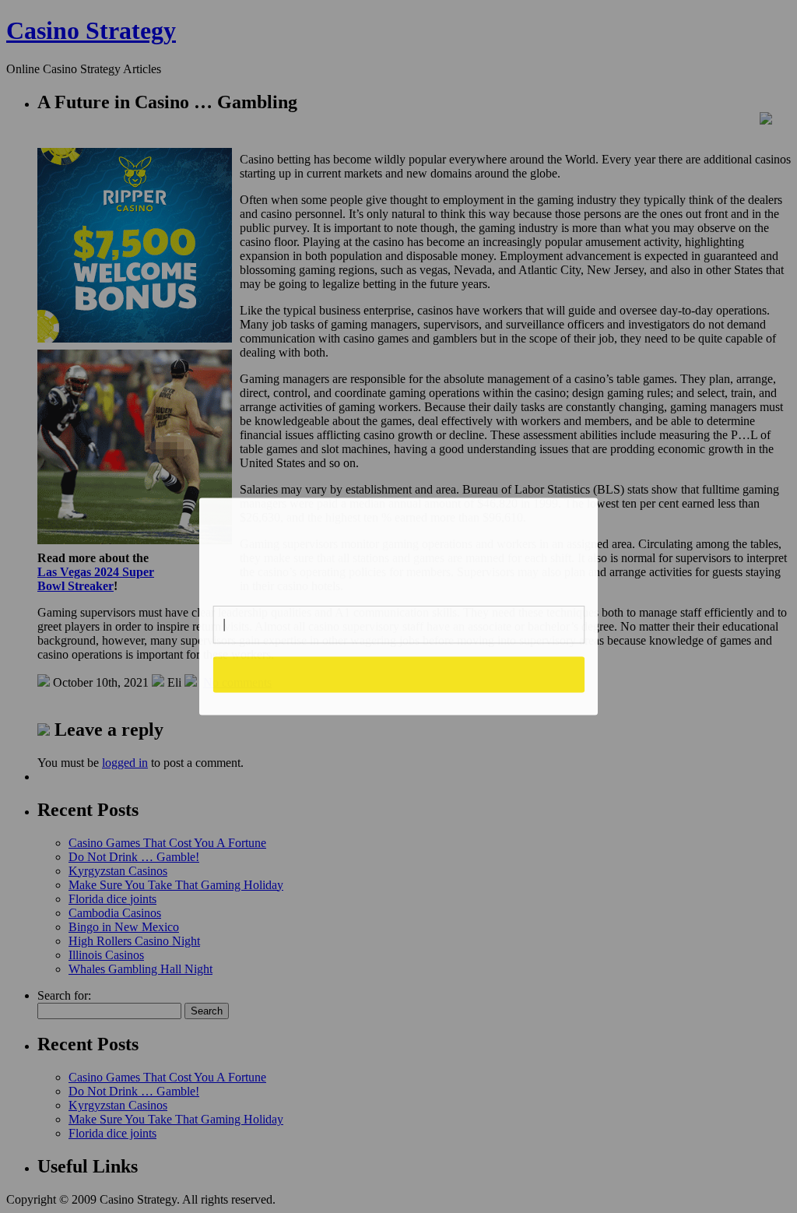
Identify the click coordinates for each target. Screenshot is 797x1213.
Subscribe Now (398, 674)
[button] (399, 545)
